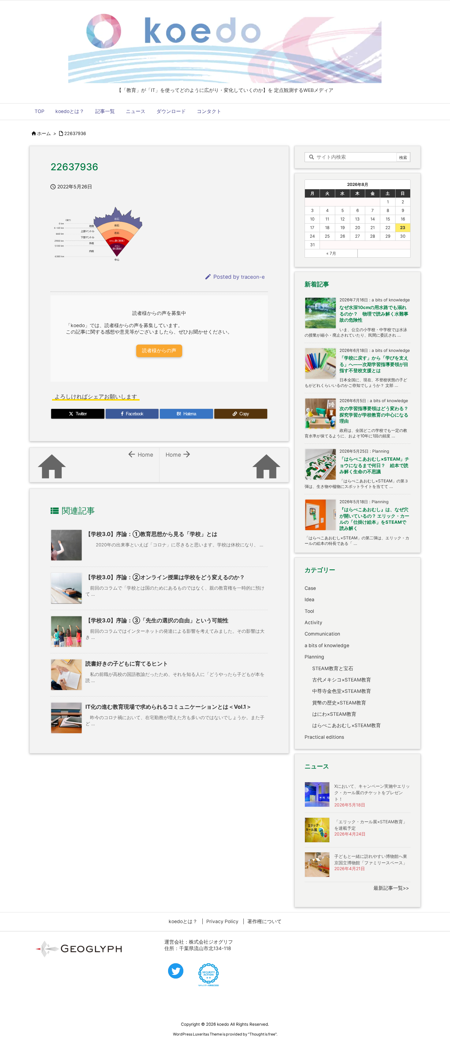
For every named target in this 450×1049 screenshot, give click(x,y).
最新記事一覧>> (391, 888)
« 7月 (331, 253)
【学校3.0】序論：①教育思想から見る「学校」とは (151, 534)
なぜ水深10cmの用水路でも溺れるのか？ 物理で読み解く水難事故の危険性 (373, 314)
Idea (309, 599)
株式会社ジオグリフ (211, 942)
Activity (313, 622)
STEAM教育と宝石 (332, 668)
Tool (309, 611)
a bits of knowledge (327, 645)
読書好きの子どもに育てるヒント (126, 663)
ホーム (44, 133)
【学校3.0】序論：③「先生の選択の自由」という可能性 (156, 620)
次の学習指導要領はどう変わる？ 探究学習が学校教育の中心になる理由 (376, 415)
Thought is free (262, 1034)
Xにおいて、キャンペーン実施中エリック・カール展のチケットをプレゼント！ (372, 792)
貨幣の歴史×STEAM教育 (339, 703)
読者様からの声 (159, 350)
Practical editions (324, 737)
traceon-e (253, 277)
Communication (322, 634)
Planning (314, 657)
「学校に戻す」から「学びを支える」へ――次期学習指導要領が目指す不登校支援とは (373, 364)
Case (310, 588)
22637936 (75, 133)
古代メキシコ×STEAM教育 (341, 680)
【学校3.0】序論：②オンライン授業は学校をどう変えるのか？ (165, 577)
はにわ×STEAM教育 (334, 714)
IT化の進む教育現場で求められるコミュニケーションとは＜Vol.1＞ (168, 707)
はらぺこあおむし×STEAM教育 (346, 725)
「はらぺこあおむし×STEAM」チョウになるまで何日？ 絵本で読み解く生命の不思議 (374, 465)
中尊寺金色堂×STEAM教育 (341, 691)
